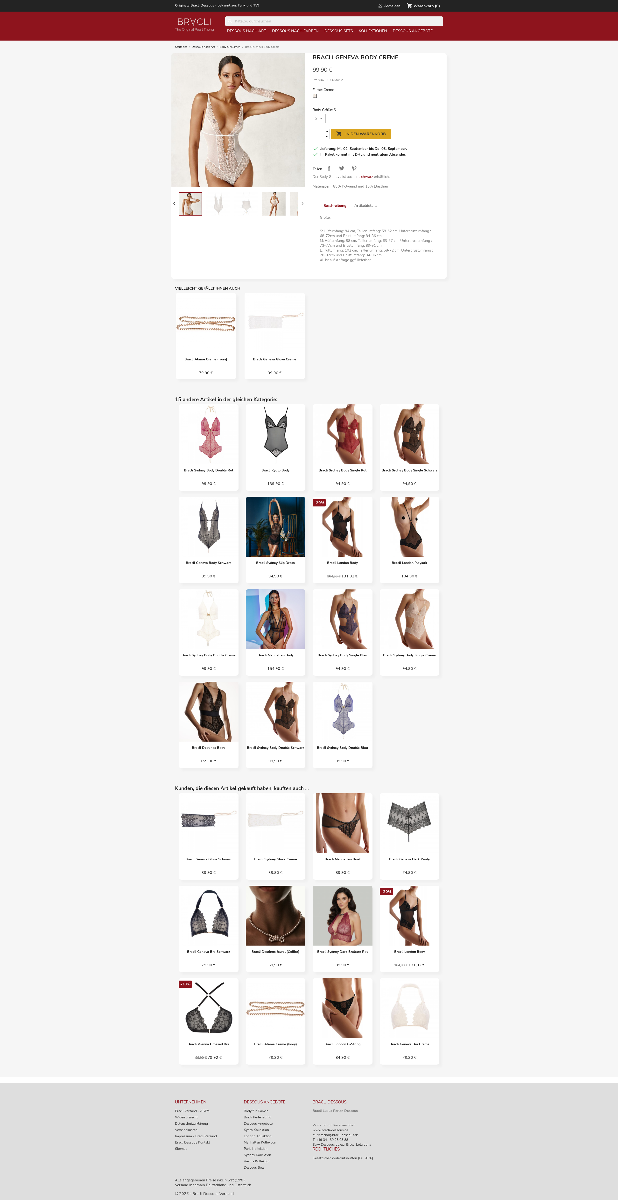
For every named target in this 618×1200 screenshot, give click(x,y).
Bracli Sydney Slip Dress (275, 563)
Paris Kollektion (255, 1148)
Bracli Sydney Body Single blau (342, 655)
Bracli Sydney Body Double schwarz (275, 747)
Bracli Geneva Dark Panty (409, 859)
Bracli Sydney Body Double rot (208, 470)
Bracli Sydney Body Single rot (342, 470)
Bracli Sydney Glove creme (275, 859)
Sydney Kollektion (257, 1155)
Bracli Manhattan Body (276, 655)
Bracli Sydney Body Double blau (342, 747)
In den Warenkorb (361, 134)
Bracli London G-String (342, 1044)
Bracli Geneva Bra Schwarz (208, 951)
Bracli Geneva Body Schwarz (208, 563)
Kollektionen (373, 31)
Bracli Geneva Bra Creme (409, 1044)
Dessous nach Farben (295, 31)
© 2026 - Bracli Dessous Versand (204, 1193)
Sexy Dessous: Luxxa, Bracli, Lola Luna (342, 1144)
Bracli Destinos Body (208, 747)
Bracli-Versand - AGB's (192, 1111)
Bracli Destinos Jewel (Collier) (275, 951)
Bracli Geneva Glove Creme (274, 359)
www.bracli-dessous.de (330, 1130)
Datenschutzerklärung (191, 1123)
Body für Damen (256, 1111)
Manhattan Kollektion (260, 1142)
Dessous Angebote (413, 31)
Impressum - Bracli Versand (196, 1136)
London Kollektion (258, 1136)
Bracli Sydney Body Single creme (409, 655)
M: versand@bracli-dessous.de (335, 1135)
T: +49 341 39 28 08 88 (330, 1139)
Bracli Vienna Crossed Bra (208, 1044)
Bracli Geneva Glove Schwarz (208, 859)
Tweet (341, 168)
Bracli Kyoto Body (275, 470)
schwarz (366, 176)
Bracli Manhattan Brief (342, 859)
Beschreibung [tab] (334, 205)
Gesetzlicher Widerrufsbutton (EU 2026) (343, 1158)
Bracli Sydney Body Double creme (209, 655)
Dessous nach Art (246, 31)
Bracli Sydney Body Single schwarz (409, 470)
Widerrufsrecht (186, 1117)
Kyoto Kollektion (256, 1130)
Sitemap (181, 1148)
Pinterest (354, 168)
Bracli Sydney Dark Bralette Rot (342, 951)
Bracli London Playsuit (409, 563)
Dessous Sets (338, 31)
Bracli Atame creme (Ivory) (205, 359)
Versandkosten (186, 1130)
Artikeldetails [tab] (365, 205)
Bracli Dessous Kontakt (192, 1142)
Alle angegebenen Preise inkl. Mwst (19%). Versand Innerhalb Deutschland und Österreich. (213, 1182)
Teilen (329, 168)
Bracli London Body (342, 563)
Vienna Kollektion (257, 1161)
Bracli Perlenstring (257, 1117)
